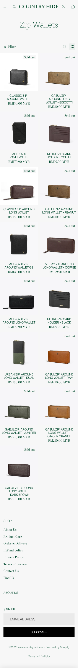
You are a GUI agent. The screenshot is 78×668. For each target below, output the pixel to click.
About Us (9, 529)
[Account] (63, 6)
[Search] (14, 6)
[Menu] (5, 7)
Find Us (8, 577)
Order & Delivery (15, 543)
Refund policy (13, 550)
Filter (12, 47)
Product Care (12, 536)
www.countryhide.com (31, 647)
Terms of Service (15, 564)
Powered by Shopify (58, 647)
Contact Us (11, 570)
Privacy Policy (13, 557)
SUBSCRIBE (39, 632)
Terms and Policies (39, 656)
